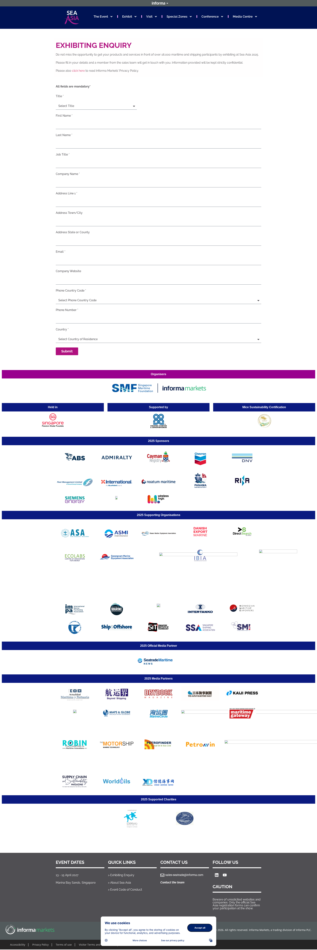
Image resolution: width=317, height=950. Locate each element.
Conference (210, 16)
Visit (149, 16)
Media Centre (243, 16)
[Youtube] (225, 875)
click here (78, 70)
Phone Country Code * (71, 290)
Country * (62, 329)
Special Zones (177, 16)
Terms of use (64, 944)
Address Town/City (69, 213)
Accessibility (17, 944)
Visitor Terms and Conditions (96, 944)
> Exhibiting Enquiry (121, 875)
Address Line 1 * (66, 193)
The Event (101, 16)
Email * (60, 251)
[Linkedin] (217, 875)
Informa (158, 3)
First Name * (64, 115)
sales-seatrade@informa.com (184, 875)
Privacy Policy (40, 944)
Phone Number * (67, 310)
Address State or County (73, 232)
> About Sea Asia (119, 882)
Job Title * (63, 154)
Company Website (68, 271)
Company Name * (68, 174)
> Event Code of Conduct (125, 889)
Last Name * (64, 135)
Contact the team (172, 882)
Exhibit (127, 16)
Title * (60, 96)
